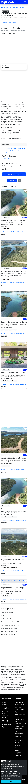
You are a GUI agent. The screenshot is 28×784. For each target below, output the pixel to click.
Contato (4, 702)
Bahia (16, 707)
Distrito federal (19, 709)
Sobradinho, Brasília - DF (8, 634)
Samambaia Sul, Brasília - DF (9, 631)
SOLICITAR (6, 158)
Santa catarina (19, 748)
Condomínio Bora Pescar (8, 22)
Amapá (17, 704)
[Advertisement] (14, 49)
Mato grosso (18, 717)
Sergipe (17, 750)
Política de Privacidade (10, 775)
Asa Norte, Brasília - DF (7, 619)
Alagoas (20, 702)
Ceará (20, 707)
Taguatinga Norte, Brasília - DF (10, 622)
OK (11, 781)
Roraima (17, 745)
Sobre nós (5, 704)
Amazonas (23, 704)
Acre (16, 702)
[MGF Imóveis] (7, 2)
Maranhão (22, 714)
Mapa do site (5, 727)
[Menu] (25, 2)
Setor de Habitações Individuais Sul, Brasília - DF (13, 19)
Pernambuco (19, 728)
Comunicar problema (13, 689)
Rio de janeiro (19, 733)
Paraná (22, 726)
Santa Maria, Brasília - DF (8, 613)
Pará (24, 724)
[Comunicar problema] (19, 180)
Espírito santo (19, 712)
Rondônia (18, 743)
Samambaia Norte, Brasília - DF (10, 625)
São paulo (18, 753)
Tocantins (18, 755)
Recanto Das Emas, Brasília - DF (10, 628)
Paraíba (17, 726)
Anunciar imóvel (6, 724)
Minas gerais (18, 724)
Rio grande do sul (20, 740)
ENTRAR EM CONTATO (14, 174)
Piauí (16, 731)
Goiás (16, 714)
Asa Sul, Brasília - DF (7, 616)
